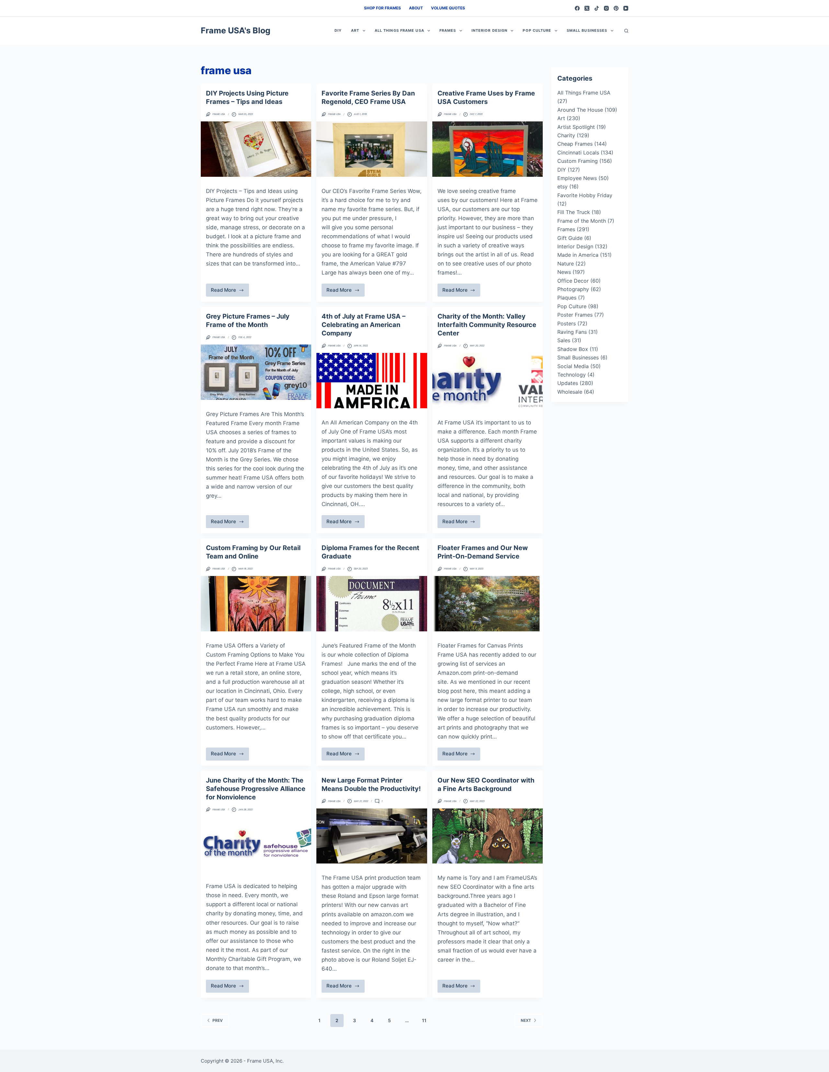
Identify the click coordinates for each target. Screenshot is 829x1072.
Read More (229, 292)
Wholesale (569, 392)
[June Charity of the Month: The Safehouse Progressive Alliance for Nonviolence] (256, 844)
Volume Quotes (448, 8)
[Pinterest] (616, 8)
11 (424, 1020)
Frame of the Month (581, 221)
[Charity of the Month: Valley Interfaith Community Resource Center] (487, 380)
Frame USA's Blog (235, 30)
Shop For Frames (382, 8)
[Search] (626, 31)
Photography (573, 289)
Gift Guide (570, 238)
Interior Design (489, 30)
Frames (447, 30)
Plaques (566, 297)
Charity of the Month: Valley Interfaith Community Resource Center (486, 324)
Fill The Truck (573, 212)
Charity (566, 135)
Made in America (577, 255)
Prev (217, 1020)
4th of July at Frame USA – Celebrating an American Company (363, 324)
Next (526, 1020)
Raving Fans (572, 332)
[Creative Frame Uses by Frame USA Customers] (487, 149)
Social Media (573, 366)
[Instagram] (606, 8)
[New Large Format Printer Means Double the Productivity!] (371, 836)
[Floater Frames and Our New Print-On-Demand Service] (487, 603)
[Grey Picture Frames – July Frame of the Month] (256, 372)
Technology (571, 374)
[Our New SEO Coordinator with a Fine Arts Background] (487, 836)
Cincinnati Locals (578, 152)
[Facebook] (577, 8)
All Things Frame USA (399, 30)
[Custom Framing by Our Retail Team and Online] (256, 603)
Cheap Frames (575, 144)
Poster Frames (575, 314)
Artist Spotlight (576, 127)
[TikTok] (596, 8)
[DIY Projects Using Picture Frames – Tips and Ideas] (256, 149)
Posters (566, 323)
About (416, 8)
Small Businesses (587, 30)
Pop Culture (537, 30)
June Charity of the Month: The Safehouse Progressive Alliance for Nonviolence (255, 788)
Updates (567, 383)
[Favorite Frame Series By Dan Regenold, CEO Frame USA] (371, 149)
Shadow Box (572, 349)
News (564, 272)
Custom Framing (577, 161)
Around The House (580, 110)
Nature (565, 263)
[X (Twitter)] (587, 8)
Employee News (577, 178)
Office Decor (573, 280)
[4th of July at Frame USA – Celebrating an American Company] (371, 380)
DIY (338, 30)
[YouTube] (625, 8)
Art (355, 30)
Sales (563, 340)
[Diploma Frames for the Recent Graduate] (371, 603)
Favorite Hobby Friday (584, 195)
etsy (562, 186)
